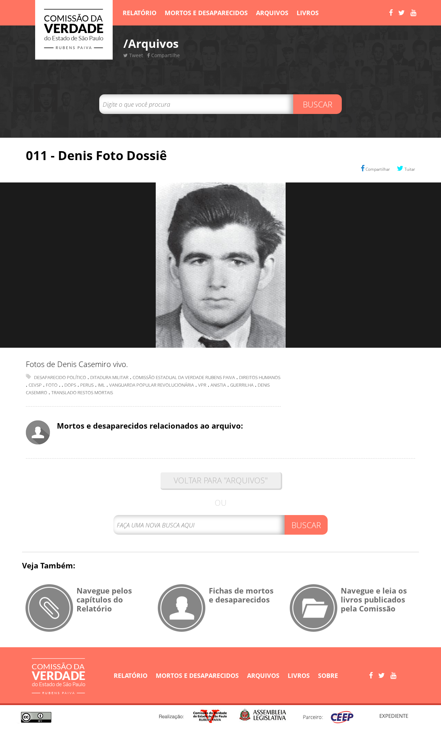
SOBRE (328, 675)
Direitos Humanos (259, 377)
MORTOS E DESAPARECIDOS (206, 13)
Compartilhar (377, 169)
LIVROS (308, 13)
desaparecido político (60, 377)
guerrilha (242, 385)
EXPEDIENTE (393, 715)
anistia (218, 385)
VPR (202, 385)
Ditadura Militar (109, 377)
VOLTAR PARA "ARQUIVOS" (221, 480)
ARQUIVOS (272, 13)
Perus (87, 385)
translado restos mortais (82, 392)
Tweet (135, 55)
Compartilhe (165, 55)
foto (52, 385)
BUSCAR (317, 104)
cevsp (35, 385)
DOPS (70, 385)
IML (101, 385)
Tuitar (409, 169)
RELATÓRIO (139, 13)
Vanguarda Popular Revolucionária (151, 385)
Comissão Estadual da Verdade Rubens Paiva (184, 377)
